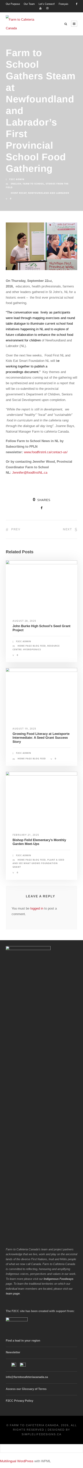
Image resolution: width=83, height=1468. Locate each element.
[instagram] (47, 8)
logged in (36, 908)
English (16, 183)
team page (13, 1293)
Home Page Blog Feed (32, 645)
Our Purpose (13, 4)
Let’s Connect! (47, 4)
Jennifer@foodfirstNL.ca (29, 472)
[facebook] (76, 4)
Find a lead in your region (23, 1340)
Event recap (19, 192)
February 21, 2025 (26, 834)
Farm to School (33, 183)
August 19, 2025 (24, 728)
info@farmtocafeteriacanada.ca (27, 1377)
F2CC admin (16, 179)
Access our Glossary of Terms (26, 1389)
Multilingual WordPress (16, 1461)
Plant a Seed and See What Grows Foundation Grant (38, 863)
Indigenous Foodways (58, 1278)
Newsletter (13, 1352)
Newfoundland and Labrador (48, 192)
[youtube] (40, 8)
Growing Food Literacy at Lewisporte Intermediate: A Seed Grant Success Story (41, 738)
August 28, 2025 (24, 620)
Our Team (29, 4)
